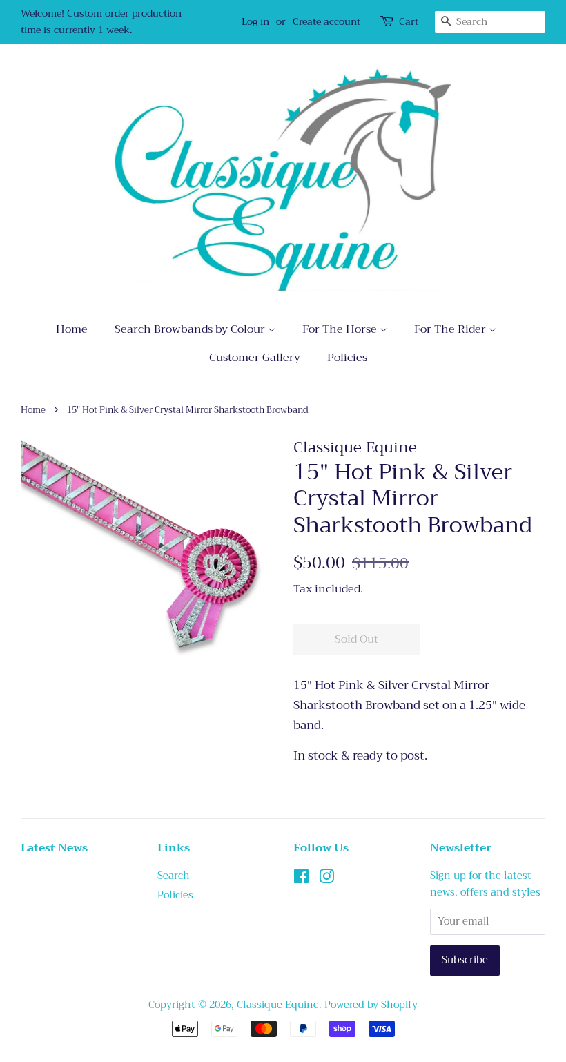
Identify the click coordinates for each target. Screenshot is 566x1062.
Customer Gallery (254, 357)
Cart (408, 22)
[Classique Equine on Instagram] (326, 879)
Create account (326, 21)
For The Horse (341, 329)
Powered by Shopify (371, 1005)
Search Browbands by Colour (191, 329)
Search (173, 876)
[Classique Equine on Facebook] (301, 879)
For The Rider (451, 329)
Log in (255, 21)
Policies (347, 357)
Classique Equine (278, 1005)
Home (72, 329)
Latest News (54, 848)
